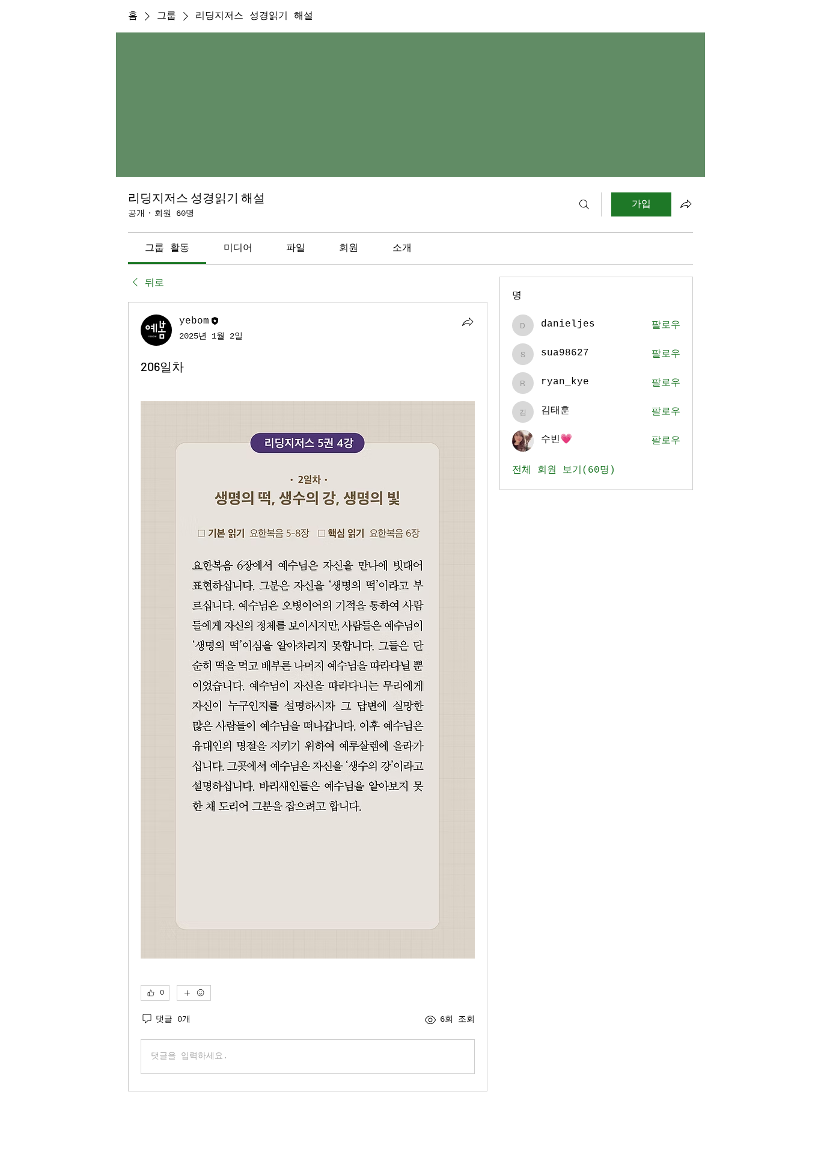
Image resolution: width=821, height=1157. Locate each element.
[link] (167, 248)
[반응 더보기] (194, 993)
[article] (307, 696)
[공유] (467, 322)
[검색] (584, 204)
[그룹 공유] (686, 204)
